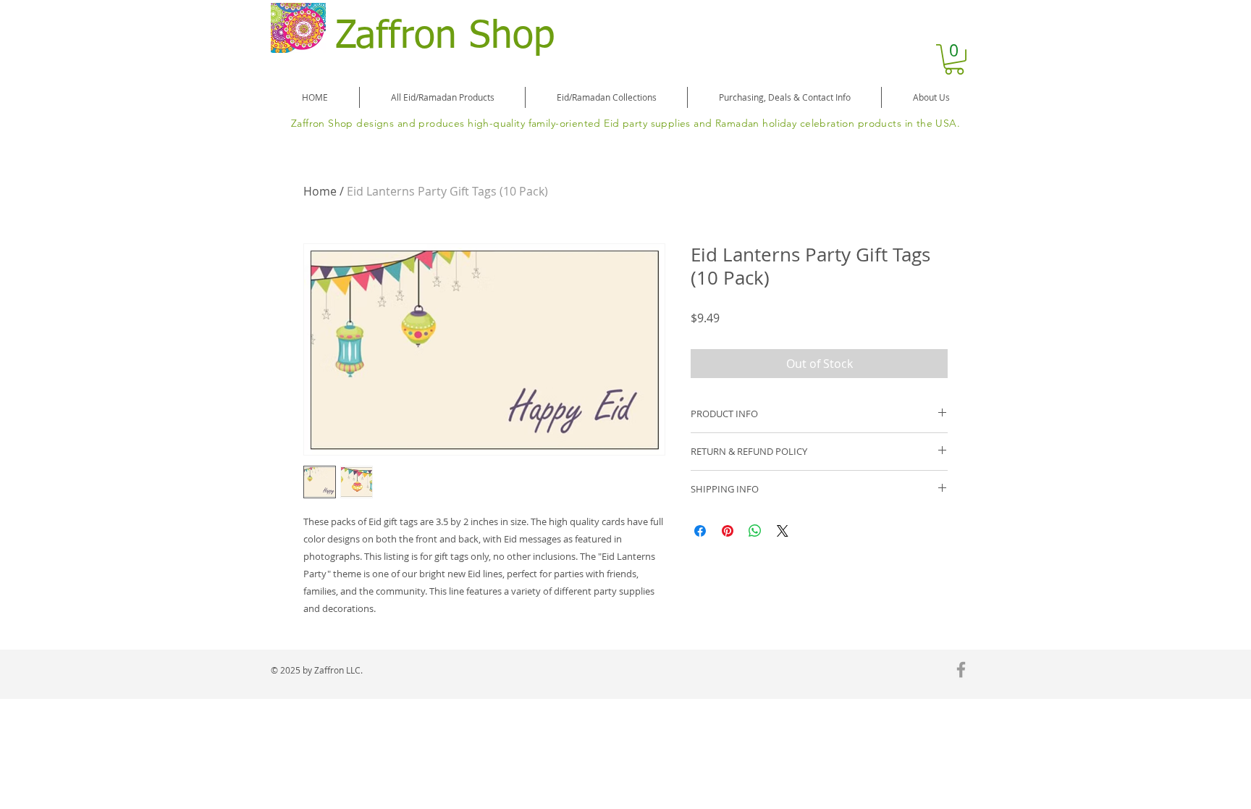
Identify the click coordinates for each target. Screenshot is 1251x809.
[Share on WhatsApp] (755, 531)
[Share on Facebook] (700, 531)
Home (320, 191)
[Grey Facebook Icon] (961, 669)
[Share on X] (782, 531)
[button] (954, 59)
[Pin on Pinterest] (727, 531)
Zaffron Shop (445, 37)
